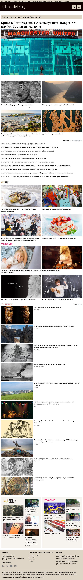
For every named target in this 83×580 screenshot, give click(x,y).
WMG (2, 1)
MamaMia (14, 1)
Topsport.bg (34, 1)
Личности (37, 309)
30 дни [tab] (80, 304)
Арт (35, 406)
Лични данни (32, 557)
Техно (36, 387)
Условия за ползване (35, 555)
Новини (31, 561)
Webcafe (7, 1)
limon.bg (66, 1)
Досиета (36, 349)
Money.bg (27, 1)
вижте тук (72, 563)
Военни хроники (39, 366)
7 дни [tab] (75, 304)
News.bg (20, 1)
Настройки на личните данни (65, 565)
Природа (36, 328)
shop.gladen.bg (58, 1)
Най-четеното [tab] (77, 140)
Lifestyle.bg (42, 1)
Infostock (49, 1)
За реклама (32, 559)
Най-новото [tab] (67, 140)
